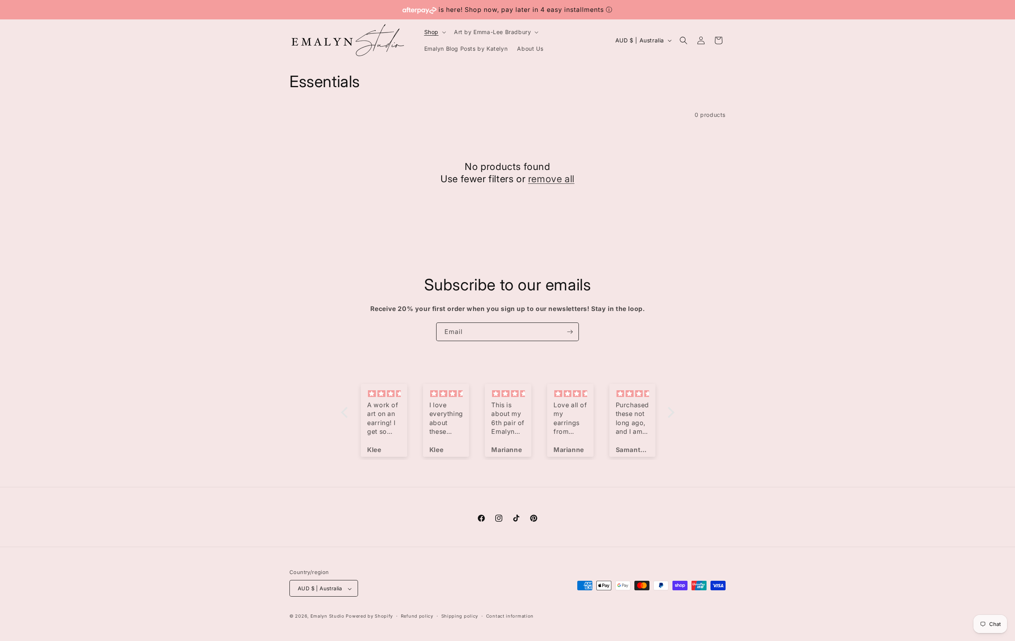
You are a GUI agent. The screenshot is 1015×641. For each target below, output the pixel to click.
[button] (434, 32)
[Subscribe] (569, 331)
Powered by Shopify (369, 616)
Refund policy (417, 616)
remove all (551, 179)
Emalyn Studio (327, 616)
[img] (384, 393)
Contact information (510, 616)
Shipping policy (460, 616)
